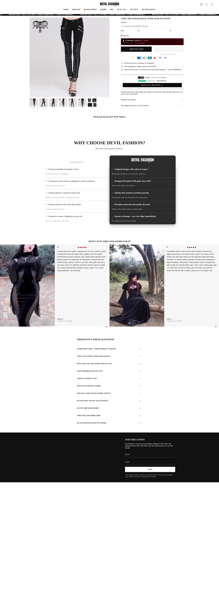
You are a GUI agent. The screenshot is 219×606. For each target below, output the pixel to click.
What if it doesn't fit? (87, 378)
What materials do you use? (90, 371)
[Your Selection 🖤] (212, 4)
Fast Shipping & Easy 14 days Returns (135, 105)
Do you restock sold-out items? (92, 423)
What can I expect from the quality (94, 356)
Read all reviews (151, 85)
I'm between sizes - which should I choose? (96, 349)
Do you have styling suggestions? (92, 401)
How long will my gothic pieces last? (94, 364)
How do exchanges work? (89, 386)
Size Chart (126, 35)
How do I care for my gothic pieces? (94, 393)
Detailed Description (128, 100)
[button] (90, 9)
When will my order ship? (89, 415)
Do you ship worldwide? (88, 408)
